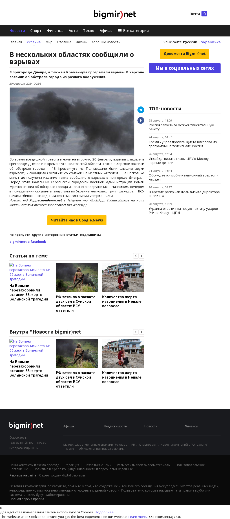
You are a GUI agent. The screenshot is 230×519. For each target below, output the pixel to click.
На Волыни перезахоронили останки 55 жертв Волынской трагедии (28, 292)
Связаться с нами (97, 465)
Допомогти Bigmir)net (185, 53)
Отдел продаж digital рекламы (62, 475)
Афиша (106, 30)
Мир (49, 42)
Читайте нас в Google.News (77, 220)
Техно (88, 30)
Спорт (36, 30)
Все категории (136, 30)
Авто (73, 30)
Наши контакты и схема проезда (34, 465)
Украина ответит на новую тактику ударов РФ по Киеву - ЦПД (183, 210)
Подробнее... (105, 512)
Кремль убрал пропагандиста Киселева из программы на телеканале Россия (183, 144)
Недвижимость (115, 426)
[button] (136, 256)
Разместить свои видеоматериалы (143, 465)
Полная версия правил (26, 499)
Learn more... (138, 516)
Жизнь (81, 42)
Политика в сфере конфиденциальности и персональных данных (83, 469)
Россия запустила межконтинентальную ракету (181, 127)
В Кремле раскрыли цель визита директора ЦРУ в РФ (184, 194)
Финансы (55, 30)
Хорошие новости (106, 42)
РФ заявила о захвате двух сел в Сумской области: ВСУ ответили (75, 303)
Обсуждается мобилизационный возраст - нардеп (183, 177)
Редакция (72, 465)
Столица (64, 42)
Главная (15, 42)
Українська (211, 42)
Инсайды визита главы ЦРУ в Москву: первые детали (179, 160)
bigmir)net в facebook (27, 241)
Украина (34, 42)
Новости (17, 30)
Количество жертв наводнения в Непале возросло (122, 301)
